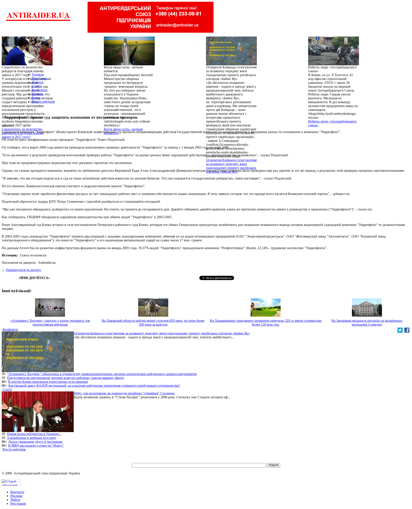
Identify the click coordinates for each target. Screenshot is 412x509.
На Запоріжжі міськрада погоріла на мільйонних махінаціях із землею (366, 322)
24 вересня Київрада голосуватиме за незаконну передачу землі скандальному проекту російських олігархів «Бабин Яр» (231, 165)
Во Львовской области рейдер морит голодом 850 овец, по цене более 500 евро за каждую (153, 322)
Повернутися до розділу (23, 270)
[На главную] (38, 20)
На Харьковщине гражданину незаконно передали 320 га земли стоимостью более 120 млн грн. (266, 322)
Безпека (37, 94)
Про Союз (39, 78)
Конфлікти (39, 90)
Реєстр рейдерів (43, 101)
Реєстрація (18, 503)
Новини (38, 82)
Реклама (16, 496)
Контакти (17, 492)
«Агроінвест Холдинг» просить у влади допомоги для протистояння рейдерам (50, 322)
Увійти (15, 499)
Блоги (36, 98)
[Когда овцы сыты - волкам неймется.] (129, 64)
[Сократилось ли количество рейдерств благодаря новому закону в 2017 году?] (27, 64)
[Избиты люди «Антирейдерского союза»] (333, 64)
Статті (36, 86)
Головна (38, 74)
